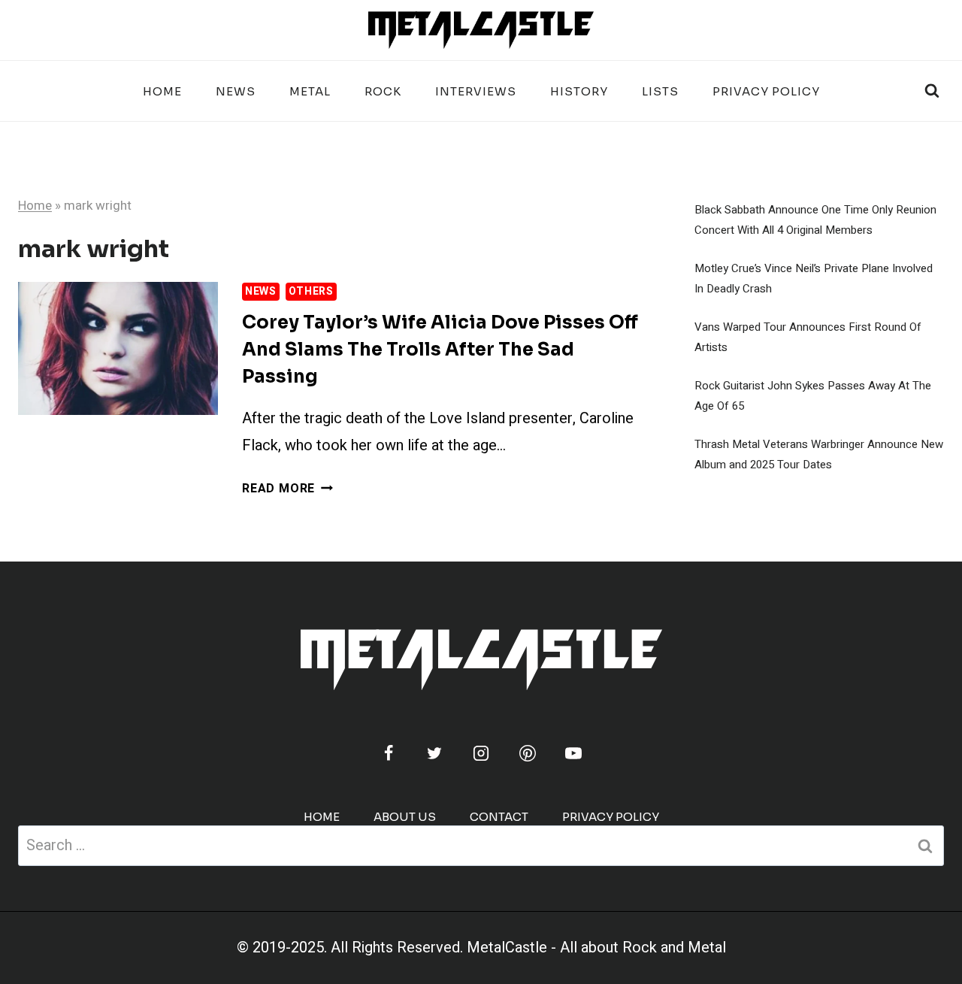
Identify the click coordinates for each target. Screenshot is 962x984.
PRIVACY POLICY (766, 91)
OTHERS (311, 291)
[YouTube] (573, 753)
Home (162, 91)
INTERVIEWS (475, 91)
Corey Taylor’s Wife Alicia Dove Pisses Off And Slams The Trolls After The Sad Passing (440, 349)
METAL (310, 91)
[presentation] (118, 348)
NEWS (236, 91)
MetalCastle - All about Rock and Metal (596, 947)
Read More (287, 489)
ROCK (383, 91)
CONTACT (499, 817)
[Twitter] (434, 753)
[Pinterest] (527, 753)
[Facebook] (388, 753)
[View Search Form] (932, 91)
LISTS (660, 91)
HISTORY (579, 91)
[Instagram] (481, 753)
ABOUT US (405, 817)
